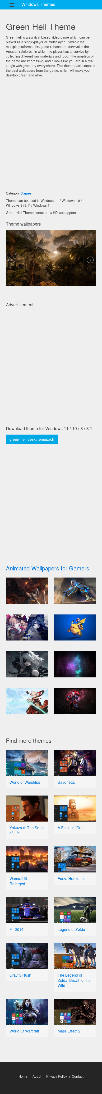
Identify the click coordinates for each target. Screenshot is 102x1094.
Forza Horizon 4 (71, 878)
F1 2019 (16, 929)
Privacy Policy (56, 1076)
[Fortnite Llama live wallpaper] (75, 664)
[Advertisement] (51, 132)
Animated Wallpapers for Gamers (47, 568)
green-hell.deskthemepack (31, 439)
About (36, 1076)
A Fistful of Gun (70, 827)
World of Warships (24, 782)
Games (26, 193)
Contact (77, 1076)
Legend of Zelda (71, 929)
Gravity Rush (20, 975)
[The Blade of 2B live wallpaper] (27, 664)
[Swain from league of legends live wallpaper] (75, 591)
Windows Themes (38, 4)
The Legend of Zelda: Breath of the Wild (74, 980)
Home (23, 1076)
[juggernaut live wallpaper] (75, 701)
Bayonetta (66, 782)
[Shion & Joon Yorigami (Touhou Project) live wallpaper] (27, 627)
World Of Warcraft (24, 1031)
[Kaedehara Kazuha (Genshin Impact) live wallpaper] (27, 701)
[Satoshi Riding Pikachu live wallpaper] (75, 627)
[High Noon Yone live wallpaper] (27, 591)
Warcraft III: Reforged (18, 881)
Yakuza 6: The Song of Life (26, 830)
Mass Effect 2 (69, 1031)
